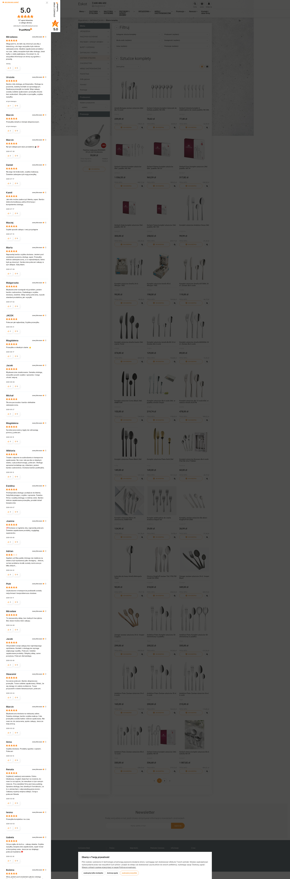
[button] (3, 2)
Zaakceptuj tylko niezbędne (93, 873)
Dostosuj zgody (112, 873)
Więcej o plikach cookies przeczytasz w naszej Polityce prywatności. (109, 867)
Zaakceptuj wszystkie (129, 873)
